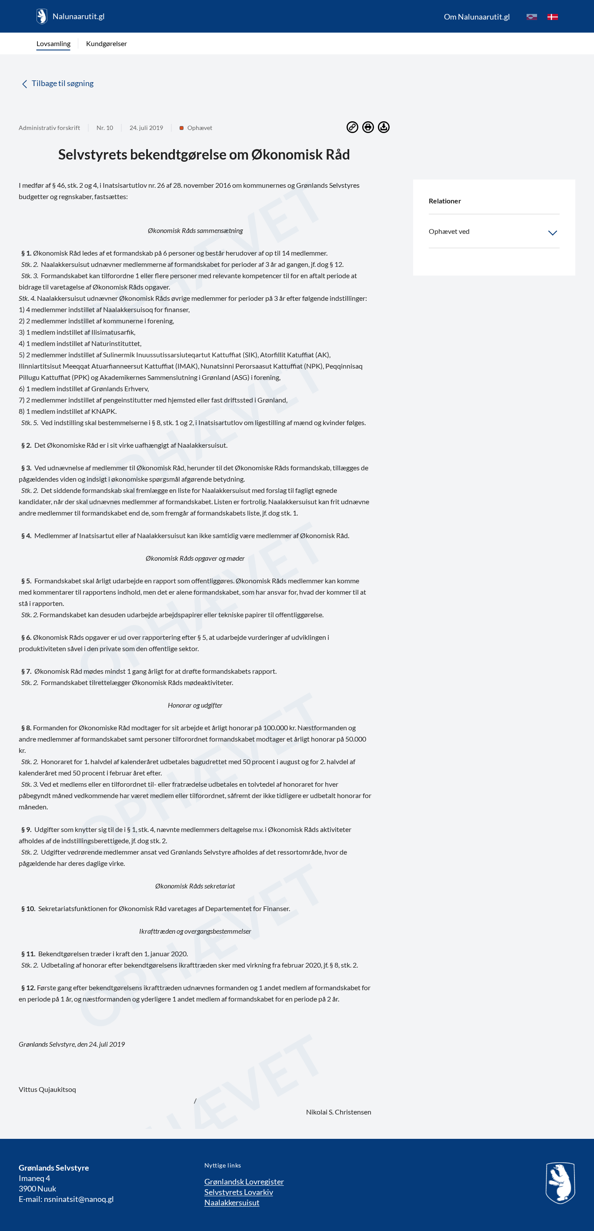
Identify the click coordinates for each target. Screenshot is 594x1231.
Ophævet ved (449, 231)
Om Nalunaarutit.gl (477, 16)
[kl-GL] (532, 16)
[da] (552, 16)
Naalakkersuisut (232, 1202)
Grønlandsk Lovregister (244, 1181)
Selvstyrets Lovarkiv (238, 1192)
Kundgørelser (106, 43)
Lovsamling (53, 43)
